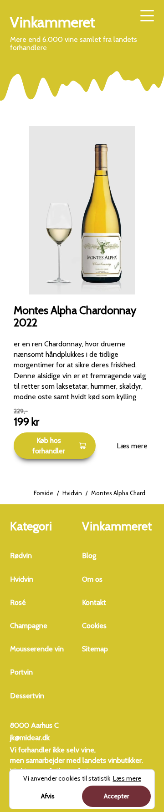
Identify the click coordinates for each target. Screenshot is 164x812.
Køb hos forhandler (48, 445)
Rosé (18, 602)
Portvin (21, 672)
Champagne (28, 625)
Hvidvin (72, 493)
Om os (92, 579)
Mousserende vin (37, 649)
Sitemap (95, 649)
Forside (43, 493)
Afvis (48, 796)
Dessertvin (27, 695)
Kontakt (94, 602)
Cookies (94, 625)
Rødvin (21, 555)
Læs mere (132, 446)
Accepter (116, 796)
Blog (89, 555)
